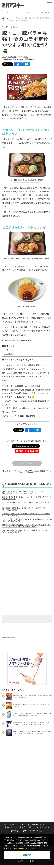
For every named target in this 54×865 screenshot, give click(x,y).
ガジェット (34, 824)
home (7, 18)
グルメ (9, 12)
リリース (8, 353)
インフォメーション (42, 827)
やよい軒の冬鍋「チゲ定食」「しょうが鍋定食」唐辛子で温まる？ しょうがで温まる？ (25, 531)
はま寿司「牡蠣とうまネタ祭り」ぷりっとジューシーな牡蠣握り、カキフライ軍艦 (26, 514)
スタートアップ (27, 12)
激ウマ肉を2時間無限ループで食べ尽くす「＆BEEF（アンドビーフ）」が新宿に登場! (26, 509)
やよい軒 (8, 349)
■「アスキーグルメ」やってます (17, 359)
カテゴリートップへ (28, 463)
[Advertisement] (27, 557)
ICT (30, 827)
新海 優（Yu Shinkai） (15, 59)
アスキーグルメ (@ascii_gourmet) (18, 415)
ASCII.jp (16, 831)
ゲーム (44, 824)
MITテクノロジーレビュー (34, 831)
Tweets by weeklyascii (8, 638)
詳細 (21, 848)
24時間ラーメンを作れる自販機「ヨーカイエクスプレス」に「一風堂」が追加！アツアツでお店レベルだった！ (27, 492)
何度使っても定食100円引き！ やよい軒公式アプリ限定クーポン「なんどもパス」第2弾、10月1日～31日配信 (26, 525)
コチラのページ (43, 372)
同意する (27, 855)
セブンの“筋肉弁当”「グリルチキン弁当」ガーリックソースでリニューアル (26, 503)
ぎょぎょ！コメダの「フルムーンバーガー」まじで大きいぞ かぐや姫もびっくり (26, 498)
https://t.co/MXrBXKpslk (14, 389)
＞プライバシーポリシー (27, 861)
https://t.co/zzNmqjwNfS (38, 389)
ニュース (23, 824)
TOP (4, 824)
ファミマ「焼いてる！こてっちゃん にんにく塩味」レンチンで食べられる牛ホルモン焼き (27, 520)
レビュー (13, 824)
